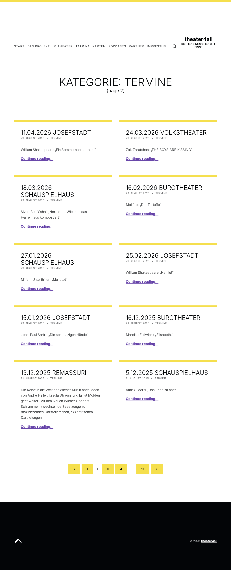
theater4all (199, 39)
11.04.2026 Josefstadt (56, 132)
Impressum (157, 46)
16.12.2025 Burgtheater (163, 317)
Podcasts (117, 46)
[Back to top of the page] (18, 543)
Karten (99, 46)
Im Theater (63, 46)
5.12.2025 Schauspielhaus (167, 372)
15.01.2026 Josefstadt (56, 317)
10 (142, 469)
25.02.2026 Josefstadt (162, 255)
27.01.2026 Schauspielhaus (47, 259)
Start (19, 46)
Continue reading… (37, 159)
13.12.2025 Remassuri (53, 372)
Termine (82, 46)
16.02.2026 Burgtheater (164, 187)
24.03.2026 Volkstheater (166, 132)
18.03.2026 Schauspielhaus (47, 191)
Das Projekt (38, 46)
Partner (136, 46)
